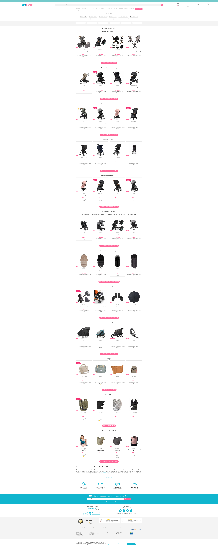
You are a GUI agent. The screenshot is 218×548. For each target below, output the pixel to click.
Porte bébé (124, 18)
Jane (108, 466)
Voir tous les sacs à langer (109, 389)
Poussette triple (95, 214)
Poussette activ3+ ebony (117, 87)
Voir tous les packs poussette (109, 62)
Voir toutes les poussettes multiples (109, 245)
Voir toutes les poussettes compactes (109, 206)
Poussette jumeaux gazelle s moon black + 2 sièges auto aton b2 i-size (117, 234)
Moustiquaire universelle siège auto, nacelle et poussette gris (84, 306)
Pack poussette (83, 16)
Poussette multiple (134, 16)
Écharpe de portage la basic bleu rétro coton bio (83, 450)
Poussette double (85, 214)
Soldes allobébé (91, 534)
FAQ (103, 533)
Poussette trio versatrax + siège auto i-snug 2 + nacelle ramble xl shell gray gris (83, 52)
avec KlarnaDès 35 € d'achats (100, 488)
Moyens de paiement (79, 534)
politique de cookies (81, 545)
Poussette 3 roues (93, 16)
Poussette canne (112, 16)
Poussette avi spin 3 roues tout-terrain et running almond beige (83, 87)
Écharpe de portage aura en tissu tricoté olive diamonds (100, 450)
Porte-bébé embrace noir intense (100, 413)
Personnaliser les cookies (79, 531)
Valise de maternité (119, 532)
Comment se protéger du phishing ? (94, 533)
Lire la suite (109, 477)
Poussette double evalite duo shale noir (84, 234)
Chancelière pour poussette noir (100, 270)
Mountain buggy (114, 466)
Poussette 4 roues (103, 16)
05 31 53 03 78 (134, 489)
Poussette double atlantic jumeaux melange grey (101, 234)
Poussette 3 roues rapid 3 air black (100, 87)
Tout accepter (131, 544)
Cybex (103, 466)
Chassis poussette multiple (119, 214)
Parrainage (118, 533)
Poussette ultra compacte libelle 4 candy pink (117, 123)
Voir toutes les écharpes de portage (109, 461)
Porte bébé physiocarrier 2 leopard (117, 413)
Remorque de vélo (107, 18)
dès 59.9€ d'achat (83, 488)
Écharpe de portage (133, 18)
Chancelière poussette (85, 18)
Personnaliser (112, 544)
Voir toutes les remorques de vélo (109, 353)
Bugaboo (96, 466)
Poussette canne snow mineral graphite (84, 159)
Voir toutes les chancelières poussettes (109, 281)
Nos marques (91, 531)
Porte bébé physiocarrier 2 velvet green (84, 414)
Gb (106, 466)
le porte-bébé (104, 472)
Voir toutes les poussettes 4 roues (109, 134)
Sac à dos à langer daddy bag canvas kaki (134, 378)
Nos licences (104, 531)
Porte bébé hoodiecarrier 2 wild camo (134, 413)
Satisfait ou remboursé (79, 536)
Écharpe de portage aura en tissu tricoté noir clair (117, 450)
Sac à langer (116, 18)
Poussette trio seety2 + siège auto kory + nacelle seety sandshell (134, 51)
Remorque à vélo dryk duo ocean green (100, 342)
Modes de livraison (78, 533)
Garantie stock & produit (79, 535)
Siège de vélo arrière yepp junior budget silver (134, 342)
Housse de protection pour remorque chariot (83, 342)
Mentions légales (91, 532)
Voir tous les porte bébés (109, 425)
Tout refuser (122, 544)
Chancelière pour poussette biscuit (84, 270)
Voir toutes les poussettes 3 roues (109, 98)
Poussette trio (105, 31)
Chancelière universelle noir (117, 270)
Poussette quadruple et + (106, 214)
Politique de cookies (78, 532)
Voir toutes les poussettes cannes (109, 170)
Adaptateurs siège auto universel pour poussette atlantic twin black (117, 306)
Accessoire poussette (96, 18)
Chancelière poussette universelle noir (134, 270)
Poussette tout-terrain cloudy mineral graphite (134, 87)
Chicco (100, 466)
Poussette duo (113, 31)
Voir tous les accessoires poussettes (109, 317)
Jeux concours (118, 531)
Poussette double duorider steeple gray (134, 234)
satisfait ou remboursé (117, 488)
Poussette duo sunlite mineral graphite (101, 51)
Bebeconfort (91, 466)
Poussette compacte (123, 16)
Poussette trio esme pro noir (117, 51)
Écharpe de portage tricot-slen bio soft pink (134, 450)
